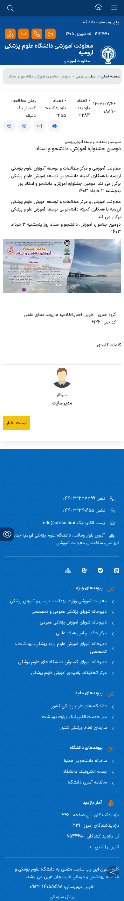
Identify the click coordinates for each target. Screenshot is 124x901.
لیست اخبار (16, 423)
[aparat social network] (82, 570)
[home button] (98, 7)
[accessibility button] (7, 534)
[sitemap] (65, 570)
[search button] (10, 8)
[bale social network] (98, 570)
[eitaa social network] (114, 570)
